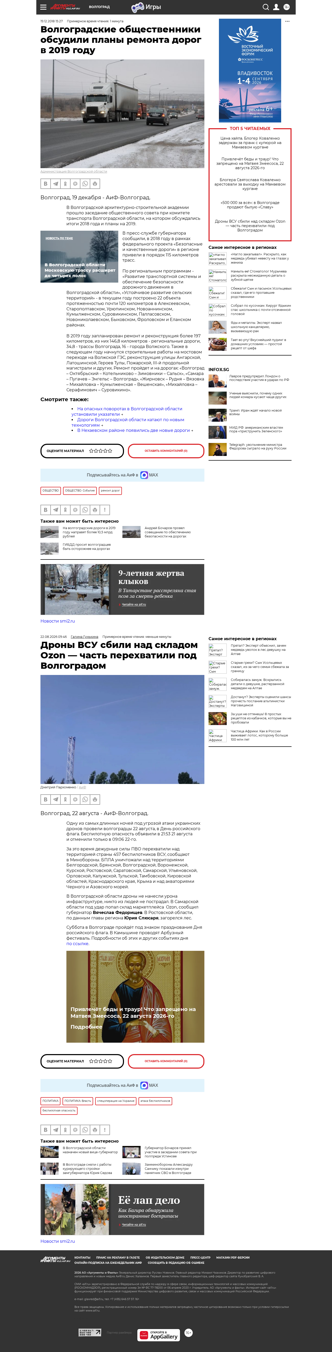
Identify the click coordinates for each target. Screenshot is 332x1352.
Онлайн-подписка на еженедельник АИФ (108, 1263)
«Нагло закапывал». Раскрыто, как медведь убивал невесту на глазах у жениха (260, 258)
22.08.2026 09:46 (53, 637)
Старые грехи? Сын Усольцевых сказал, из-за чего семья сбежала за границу (260, 667)
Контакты (82, 1257)
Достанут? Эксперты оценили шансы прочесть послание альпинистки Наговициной (261, 701)
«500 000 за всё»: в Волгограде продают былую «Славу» (250, 205)
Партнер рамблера (119, 1332)
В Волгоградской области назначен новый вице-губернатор (90, 1150)
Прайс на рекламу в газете (118, 1257)
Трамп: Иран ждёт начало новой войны (255, 412)
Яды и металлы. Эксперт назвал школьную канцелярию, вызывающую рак (256, 327)
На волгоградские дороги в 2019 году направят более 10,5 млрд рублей (89, 532)
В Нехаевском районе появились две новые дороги (133, 430)
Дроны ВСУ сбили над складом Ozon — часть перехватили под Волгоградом (250, 226)
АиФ (82, 787)
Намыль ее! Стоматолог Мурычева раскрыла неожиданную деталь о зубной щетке (259, 275)
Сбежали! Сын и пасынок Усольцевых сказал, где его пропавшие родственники (261, 292)
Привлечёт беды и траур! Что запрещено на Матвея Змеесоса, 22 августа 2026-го (250, 163)
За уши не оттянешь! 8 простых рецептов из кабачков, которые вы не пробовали (261, 718)
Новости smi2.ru (57, 621)
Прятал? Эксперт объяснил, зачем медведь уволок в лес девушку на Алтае (258, 650)
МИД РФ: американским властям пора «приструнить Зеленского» (256, 429)
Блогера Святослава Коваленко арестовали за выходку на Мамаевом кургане (250, 184)
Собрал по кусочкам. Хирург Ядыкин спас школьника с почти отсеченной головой (261, 310)
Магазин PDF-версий (233, 1257)
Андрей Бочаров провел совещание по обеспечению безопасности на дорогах (168, 532)
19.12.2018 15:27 (51, 21)
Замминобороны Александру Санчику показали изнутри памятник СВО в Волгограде (169, 1169)
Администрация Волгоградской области (73, 171)
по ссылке (77, 943)
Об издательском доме (165, 1257)
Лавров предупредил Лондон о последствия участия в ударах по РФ (259, 378)
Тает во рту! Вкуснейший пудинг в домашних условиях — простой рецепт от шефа (258, 344)
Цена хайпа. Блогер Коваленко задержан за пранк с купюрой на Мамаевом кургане (250, 142)
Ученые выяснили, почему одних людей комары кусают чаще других (257, 395)
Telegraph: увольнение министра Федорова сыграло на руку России (257, 446)
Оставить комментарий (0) (166, 451)
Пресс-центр (200, 1257)
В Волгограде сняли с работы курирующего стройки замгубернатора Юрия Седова (87, 1169)
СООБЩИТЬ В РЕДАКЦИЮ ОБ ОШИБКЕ (176, 1263)
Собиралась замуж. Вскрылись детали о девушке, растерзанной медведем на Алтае (257, 684)
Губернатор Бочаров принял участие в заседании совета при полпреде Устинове (171, 1152)
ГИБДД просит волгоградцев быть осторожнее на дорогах (87, 547)
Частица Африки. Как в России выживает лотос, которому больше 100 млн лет (259, 735)
